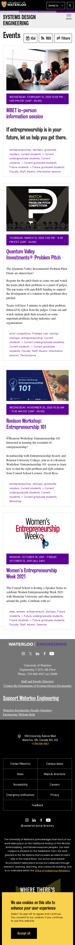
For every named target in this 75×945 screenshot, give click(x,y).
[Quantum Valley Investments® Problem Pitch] (37, 209)
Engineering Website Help (19, 714)
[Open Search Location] (70, 5)
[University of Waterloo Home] (14, 5)
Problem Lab (40, 333)
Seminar (42, 624)
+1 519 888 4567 (40, 743)
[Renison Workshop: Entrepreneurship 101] (37, 385)
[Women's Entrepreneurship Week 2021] (37, 533)
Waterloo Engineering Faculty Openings (27, 710)
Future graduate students (48, 167)
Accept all (24, 933)
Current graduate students (40, 162)
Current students (31, 154)
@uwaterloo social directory (37, 825)
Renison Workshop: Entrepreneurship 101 (26, 423)
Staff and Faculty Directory (37, 681)
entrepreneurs (35, 611)
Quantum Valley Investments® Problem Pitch (33, 254)
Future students (19, 167)
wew (12, 611)
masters (14, 154)
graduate (50, 149)
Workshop (15, 501)
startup (53, 333)
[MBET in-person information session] (37, 69)
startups (37, 149)
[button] (56, 5)
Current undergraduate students (44, 342)
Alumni (31, 171)
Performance (28, 355)
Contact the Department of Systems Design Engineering (38, 686)
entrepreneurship (20, 149)
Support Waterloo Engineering (31, 698)
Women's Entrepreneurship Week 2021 (31, 573)
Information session (49, 171)
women (20, 611)
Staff (22, 171)
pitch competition (20, 333)
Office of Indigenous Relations (52, 870)
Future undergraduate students (43, 615)
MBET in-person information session (24, 113)
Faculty (13, 171)
